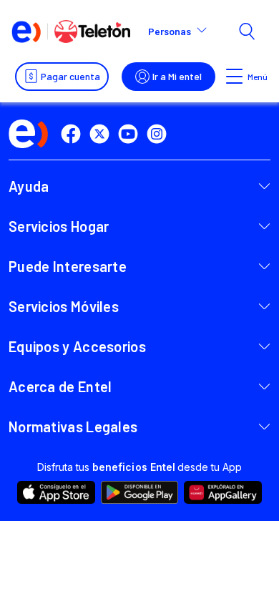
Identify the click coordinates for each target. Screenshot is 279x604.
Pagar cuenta (70, 76)
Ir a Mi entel (177, 76)
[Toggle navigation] (235, 76)
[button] (183, 31)
